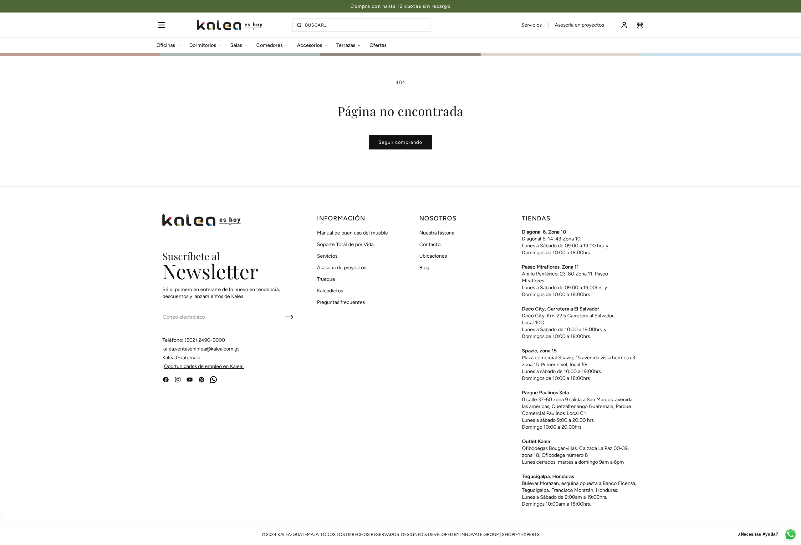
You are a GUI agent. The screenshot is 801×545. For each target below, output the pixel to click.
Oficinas (165, 45)
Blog (424, 267)
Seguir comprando (400, 142)
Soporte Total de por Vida (345, 244)
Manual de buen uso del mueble (352, 233)
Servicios (531, 25)
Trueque (326, 279)
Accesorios (309, 45)
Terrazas (345, 45)
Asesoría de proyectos (341, 267)
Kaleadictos (330, 291)
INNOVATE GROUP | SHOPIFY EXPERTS (500, 534)
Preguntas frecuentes (341, 302)
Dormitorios (202, 45)
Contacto (430, 244)
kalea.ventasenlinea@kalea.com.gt (200, 349)
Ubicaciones (433, 256)
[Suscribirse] (289, 316)
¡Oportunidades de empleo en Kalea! (203, 366)
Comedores (269, 45)
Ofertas (378, 45)
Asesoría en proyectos (579, 25)
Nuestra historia (436, 233)
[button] (161, 25)
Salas (236, 45)
